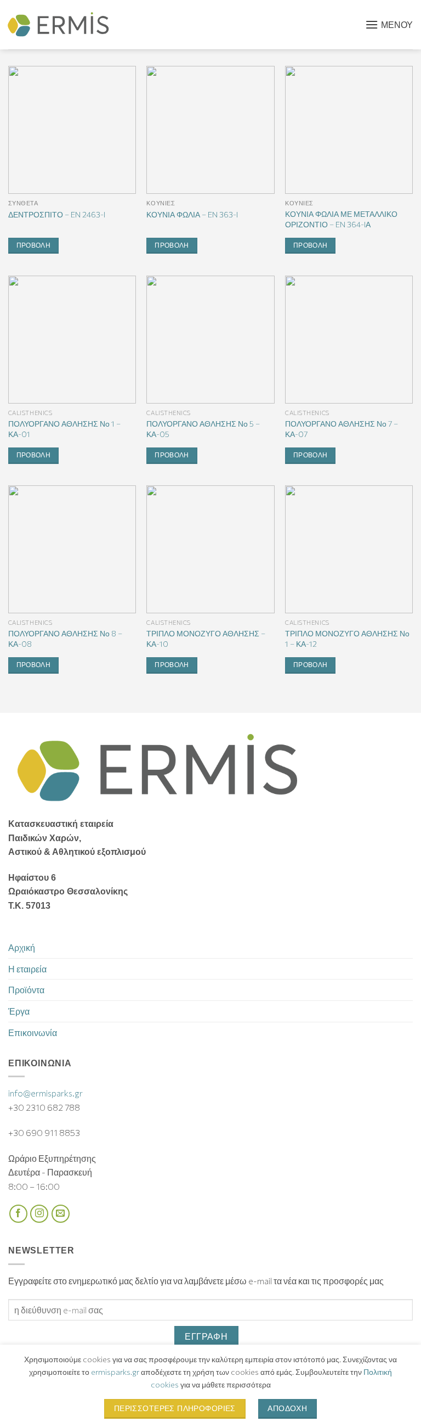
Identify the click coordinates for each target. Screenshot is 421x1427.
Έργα (19, 1011)
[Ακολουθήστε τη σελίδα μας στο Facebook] (18, 1214)
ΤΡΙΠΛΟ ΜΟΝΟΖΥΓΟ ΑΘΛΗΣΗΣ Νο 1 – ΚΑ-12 (347, 638)
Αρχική (21, 947)
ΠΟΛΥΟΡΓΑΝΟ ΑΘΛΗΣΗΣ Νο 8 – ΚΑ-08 (65, 638)
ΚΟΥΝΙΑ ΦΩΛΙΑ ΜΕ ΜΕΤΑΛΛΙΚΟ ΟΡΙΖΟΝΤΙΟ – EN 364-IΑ (341, 219)
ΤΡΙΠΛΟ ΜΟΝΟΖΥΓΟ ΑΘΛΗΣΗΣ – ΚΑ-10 (205, 638)
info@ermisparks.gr (45, 1093)
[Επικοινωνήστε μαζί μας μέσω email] (61, 1214)
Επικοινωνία (32, 1032)
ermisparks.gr (115, 1371)
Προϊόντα (26, 989)
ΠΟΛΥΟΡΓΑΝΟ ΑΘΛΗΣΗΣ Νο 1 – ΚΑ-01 (64, 428)
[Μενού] (389, 24)
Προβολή (33, 245)
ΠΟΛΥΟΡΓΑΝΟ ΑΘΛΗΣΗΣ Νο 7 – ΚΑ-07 (341, 428)
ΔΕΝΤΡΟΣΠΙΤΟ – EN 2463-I (56, 214)
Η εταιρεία (27, 969)
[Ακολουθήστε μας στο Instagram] (39, 1214)
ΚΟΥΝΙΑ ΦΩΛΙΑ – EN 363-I (192, 214)
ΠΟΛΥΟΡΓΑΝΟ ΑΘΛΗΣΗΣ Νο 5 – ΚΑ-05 (203, 428)
